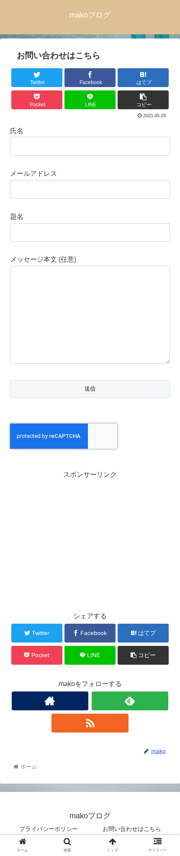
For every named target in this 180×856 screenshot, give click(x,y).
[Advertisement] (90, 539)
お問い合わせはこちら (132, 828)
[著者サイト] (50, 700)
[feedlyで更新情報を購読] (130, 700)
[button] (162, 732)
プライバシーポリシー (48, 828)
